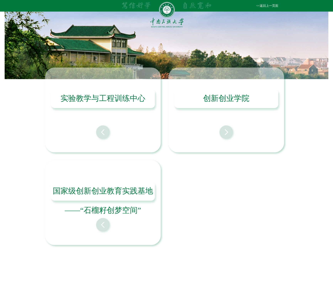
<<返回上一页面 (267, 5)
